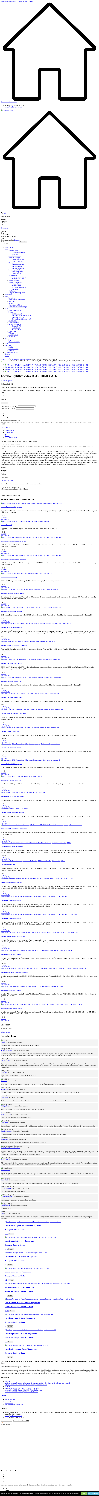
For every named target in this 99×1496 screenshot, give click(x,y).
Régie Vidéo (12, 331)
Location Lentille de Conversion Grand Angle (13, 713)
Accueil (7, 356)
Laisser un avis (5, 1032)
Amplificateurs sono (15, 256)
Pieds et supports (14, 280)
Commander (4, 228)
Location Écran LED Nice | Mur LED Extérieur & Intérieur (23, 1388)
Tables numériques (18, 261)
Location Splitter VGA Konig (9, 577)
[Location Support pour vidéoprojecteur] (31, 503)
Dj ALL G (4, 1081)
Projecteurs (12, 298)
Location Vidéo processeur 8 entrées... (11, 954)
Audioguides (8, 294)
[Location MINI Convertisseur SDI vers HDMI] (32, 555)
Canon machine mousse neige (18, 307)
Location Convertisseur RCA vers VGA (11, 681)
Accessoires (16, 328)
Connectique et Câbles (15, 305)
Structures (12, 301)
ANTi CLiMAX (6, 1114)
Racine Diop (5, 1089)
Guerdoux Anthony (7, 1131)
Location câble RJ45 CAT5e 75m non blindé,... (13, 936)
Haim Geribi (4, 1180)
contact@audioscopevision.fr (13, 107)
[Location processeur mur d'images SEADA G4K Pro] (43, 968)
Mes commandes (10, 1399)
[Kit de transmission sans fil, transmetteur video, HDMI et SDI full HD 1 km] (36, 843)
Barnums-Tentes (13, 349)
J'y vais (11, 1234)
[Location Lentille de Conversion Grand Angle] (32, 710)
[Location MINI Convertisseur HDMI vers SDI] (32, 537)
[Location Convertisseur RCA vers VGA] (32, 677)
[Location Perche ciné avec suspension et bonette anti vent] (36, 623)
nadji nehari (4, 1072)
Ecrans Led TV (17, 314)
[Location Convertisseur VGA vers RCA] (30, 693)
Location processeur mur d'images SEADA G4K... (14, 972)
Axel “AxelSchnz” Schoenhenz (10, 1148)
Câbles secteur (16, 286)
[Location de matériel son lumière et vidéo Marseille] (17, 1)
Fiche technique (9, 430)
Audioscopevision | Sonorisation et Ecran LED (15, 1421)
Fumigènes (12, 303)
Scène (6, 343)
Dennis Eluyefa (5, 1170)
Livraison (7, 1381)
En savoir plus (9, 432)
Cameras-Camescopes (15, 310)
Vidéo (6, 308)
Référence (4, 384)
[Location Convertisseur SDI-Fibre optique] (30, 589)
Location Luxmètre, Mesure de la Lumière (12, 812)
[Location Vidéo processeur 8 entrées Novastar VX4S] (36, 950)
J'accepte (84, 1493)
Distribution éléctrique (19, 287)
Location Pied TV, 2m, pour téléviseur (11, 780)
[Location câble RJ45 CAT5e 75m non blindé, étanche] (40, 932)
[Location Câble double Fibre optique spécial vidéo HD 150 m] (31, 607)
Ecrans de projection (18, 317)
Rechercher (23, 242)
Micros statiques (17, 266)
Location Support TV (6, 525)
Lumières (7, 296)
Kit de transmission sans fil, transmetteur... (12, 846)
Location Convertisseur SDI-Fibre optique (12, 593)
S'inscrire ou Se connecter (9, 102)
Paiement (17, 240)
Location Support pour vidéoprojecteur (11, 507)
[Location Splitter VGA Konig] (26, 573)
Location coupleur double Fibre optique (11, 1008)
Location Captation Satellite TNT (10, 731)
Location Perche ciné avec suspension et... (12, 627)
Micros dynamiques (18, 264)
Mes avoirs (8, 1401)
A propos (7, 1386)
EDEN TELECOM (7, 1188)
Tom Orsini (4, 1097)
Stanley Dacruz (5, 1060)
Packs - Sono (9, 247)
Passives (14, 254)
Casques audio (13, 275)
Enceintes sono (13, 250)
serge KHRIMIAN (6, 1050)
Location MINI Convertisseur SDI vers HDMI (13, 559)
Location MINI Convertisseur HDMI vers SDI (13, 541)
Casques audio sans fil (19, 279)
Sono (6, 249)
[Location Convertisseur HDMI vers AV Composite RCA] (31, 659)
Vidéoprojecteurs (14, 322)
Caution (7, 436)
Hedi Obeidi (4, 1123)
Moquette (11, 350)
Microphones (13, 263)
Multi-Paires (16, 289)
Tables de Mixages (14, 257)
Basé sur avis (6, 1424)
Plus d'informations (93, 1493)
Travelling (12, 336)
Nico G (3, 1042)
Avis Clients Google (11, 437)
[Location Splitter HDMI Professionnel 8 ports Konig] (35, 896)
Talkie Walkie (16, 273)
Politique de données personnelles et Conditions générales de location (26, 1385)
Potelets (11, 347)
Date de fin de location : (8, 408)
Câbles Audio (16, 284)
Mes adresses (9, 1403)
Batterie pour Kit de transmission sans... (11, 882)
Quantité (3, 399)
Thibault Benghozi (6, 1197)
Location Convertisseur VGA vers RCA (11, 697)
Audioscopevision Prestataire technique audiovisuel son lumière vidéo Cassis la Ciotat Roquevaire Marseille (37, 1383)
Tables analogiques (18, 259)
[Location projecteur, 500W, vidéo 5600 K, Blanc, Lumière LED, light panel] (23, 792)
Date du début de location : (9, 406)
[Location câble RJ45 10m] (33, 861)
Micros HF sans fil (18, 268)
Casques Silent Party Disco (17, 293)
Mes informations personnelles (14, 1404)
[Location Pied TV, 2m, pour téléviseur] (21, 776)
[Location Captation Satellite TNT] (30, 728)
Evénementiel (9, 345)
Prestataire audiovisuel (11, 352)
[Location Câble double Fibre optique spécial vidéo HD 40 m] (30, 744)
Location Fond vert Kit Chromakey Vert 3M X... (14, 645)
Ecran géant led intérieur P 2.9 (21, 319)
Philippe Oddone (6, 1106)
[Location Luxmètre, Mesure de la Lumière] (14, 809)
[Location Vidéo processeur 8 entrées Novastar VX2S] (32, 986)
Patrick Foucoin (5, 1205)
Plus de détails (5, 427)
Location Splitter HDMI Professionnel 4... (12, 918)
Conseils (7, 354)
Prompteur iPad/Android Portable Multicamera (14, 828)
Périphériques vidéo (15, 324)
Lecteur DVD (16, 326)
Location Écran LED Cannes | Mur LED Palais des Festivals (23, 1390)
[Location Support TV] (26, 521)
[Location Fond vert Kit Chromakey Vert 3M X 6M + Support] (28, 641)
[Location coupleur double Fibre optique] (42, 1004)
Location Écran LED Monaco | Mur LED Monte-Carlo (21, 1392)
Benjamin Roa (5, 1139)
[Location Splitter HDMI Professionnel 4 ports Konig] (39, 914)
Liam (2, 1213)
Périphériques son (17, 272)
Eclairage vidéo (13, 335)
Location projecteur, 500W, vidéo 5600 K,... (12, 796)
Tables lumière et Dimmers (17, 300)
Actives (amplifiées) (18, 252)
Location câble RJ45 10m (8, 864)
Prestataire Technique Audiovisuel (11, 387)
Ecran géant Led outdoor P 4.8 (21, 315)
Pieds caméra (13, 321)
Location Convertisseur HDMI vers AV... (11, 663)
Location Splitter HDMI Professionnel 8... (12, 900)
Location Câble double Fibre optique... (11, 611)
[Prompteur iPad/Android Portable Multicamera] (41, 825)
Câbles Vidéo (16, 329)
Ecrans (11, 312)
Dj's (6, 338)
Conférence (12, 291)
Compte (3, 1395)
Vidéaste (11, 333)
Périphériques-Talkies (15, 270)
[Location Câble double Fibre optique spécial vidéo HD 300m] (30, 760)
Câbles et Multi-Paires (15, 282)
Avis (6, 434)
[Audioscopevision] (49, 100)
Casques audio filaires (19, 277)
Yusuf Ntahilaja (5, 1160)
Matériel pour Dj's (14, 342)
